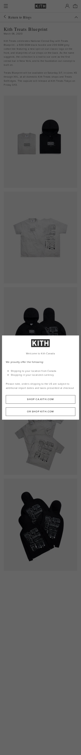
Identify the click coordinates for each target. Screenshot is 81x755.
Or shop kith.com (40, 411)
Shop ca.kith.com (40, 399)
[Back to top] (76, 17)
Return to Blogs (20, 17)
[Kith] (40, 6)
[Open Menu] (6, 6)
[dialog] (40, 377)
